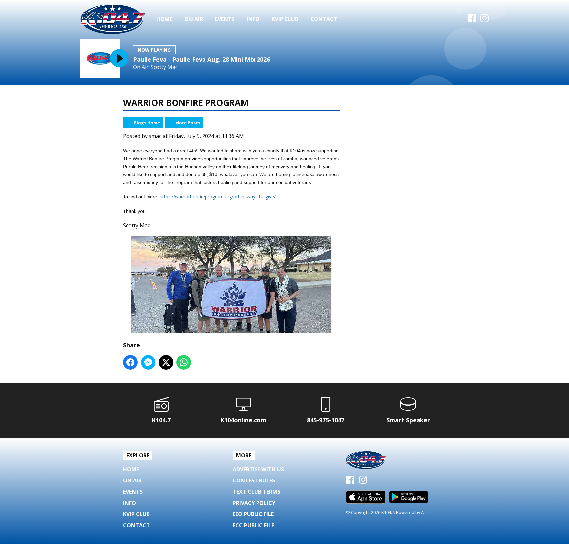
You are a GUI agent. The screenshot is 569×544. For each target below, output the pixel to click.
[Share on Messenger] (148, 362)
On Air (193, 19)
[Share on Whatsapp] (183, 362)
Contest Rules (254, 480)
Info (253, 19)
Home (164, 19)
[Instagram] (484, 20)
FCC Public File (253, 525)
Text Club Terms (256, 491)
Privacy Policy (254, 502)
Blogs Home (147, 123)
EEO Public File (253, 514)
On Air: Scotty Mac (155, 67)
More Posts (187, 123)
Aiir (424, 512)
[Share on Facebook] (130, 362)
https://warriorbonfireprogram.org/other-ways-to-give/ (218, 197)
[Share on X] (166, 362)
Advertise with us (258, 469)
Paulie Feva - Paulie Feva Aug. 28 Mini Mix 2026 (201, 59)
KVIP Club (285, 19)
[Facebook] (472, 20)
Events (224, 19)
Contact (324, 19)
